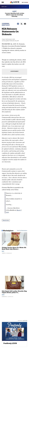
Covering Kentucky (6, 24)
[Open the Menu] (2, 2)
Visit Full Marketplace (22, 230)
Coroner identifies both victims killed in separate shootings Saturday (14, 14)
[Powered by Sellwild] (25, 320)
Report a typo (6, 220)
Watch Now (24, 2)
